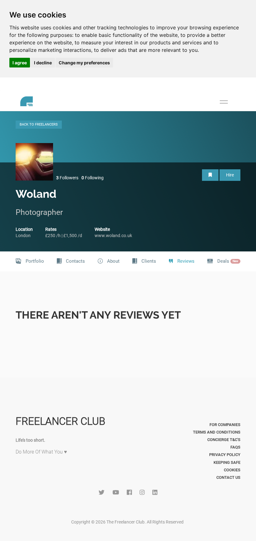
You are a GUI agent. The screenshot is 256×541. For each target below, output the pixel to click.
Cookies (232, 470)
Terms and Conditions (216, 432)
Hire (230, 174)
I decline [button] (43, 62)
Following (92, 177)
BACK (39, 124)
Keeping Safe (227, 462)
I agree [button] (19, 62)
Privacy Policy (224, 454)
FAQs (235, 447)
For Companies (224, 424)
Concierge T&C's (223, 439)
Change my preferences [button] (84, 62)
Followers (67, 177)
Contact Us (228, 477)
